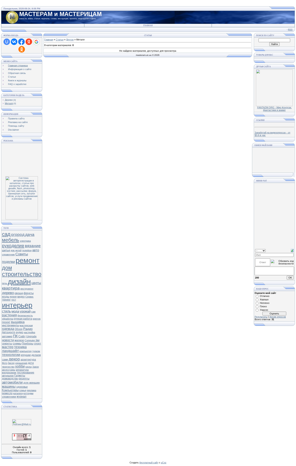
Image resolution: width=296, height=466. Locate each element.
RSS (290, 29)
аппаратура (22, 369)
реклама (31, 390)
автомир (7, 336)
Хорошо (264, 299)
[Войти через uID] (6, 41)
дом (7, 268)
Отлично (264, 296)
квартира (11, 288)
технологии (11, 355)
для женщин (31, 382)
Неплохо (264, 303)
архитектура (28, 359)
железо (19, 340)
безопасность (25, 315)
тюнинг (6, 299)
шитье (6, 250)
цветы (36, 283)
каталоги (18, 393)
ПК (15, 336)
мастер (7, 347)
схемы (17, 343)
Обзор (19, 329)
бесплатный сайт (148, 462)
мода (15, 311)
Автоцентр (8, 332)
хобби (20, 366)
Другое (70, 39)
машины (9, 386)
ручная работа (23, 318)
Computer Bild (32, 340)
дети (31, 363)
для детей (16, 250)
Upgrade (31, 336)
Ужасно (264, 310)
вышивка (17, 322)
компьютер (26, 351)
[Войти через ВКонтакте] (14, 41)
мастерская (26, 325)
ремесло (7, 393)
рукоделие (13, 245)
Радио (28, 329)
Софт (22, 336)
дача (29, 234)
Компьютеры (10, 390)
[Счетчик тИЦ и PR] (21, 439)
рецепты (24, 378)
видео (21, 296)
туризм (36, 351)
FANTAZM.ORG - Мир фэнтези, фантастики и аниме (274, 108)
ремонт (27, 260)
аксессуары (8, 369)
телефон (27, 250)
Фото (4, 363)
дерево (8, 293)
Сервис (29, 296)
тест (13, 299)
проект (6, 322)
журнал (21, 396)
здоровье (22, 386)
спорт (37, 343)
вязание (33, 245)
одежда (8, 329)
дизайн (19, 282)
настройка (29, 332)
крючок (37, 318)
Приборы (27, 343)
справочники (9, 396)
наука (28, 366)
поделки (8, 262)
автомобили (12, 382)
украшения (21, 363)
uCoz (163, 462)
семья (22, 390)
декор (14, 359)
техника (20, 347)
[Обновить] (292, 250)
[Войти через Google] (36, 41)
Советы (21, 254)
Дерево (9, 100)
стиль (6, 311)
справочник (8, 254)
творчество (8, 366)
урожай (25, 311)
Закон (35, 366)
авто (35, 250)
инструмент (26, 288)
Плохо (263, 306)
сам (33, 311)
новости (8, 340)
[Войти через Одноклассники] (21, 49)
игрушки (26, 355)
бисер (11, 363)
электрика (25, 241)
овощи (19, 293)
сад (6, 234)
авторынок (8, 375)
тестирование (25, 372)
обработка (7, 318)
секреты (7, 343)
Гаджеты (19, 375)
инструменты (10, 325)
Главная (148, 25)
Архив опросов (277, 316)
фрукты (29, 293)
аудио (19, 332)
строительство (21, 274)
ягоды (5, 296)
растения (9, 315)
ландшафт (10, 351)
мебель (10, 240)
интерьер (17, 305)
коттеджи (28, 393)
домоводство (10, 378)
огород (17, 234)
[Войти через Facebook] (21, 41)
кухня (13, 296)
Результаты (261, 316)
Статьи (59, 39)
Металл (9, 103)
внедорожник (9, 372)
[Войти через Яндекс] (29, 41)
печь (4, 283)
